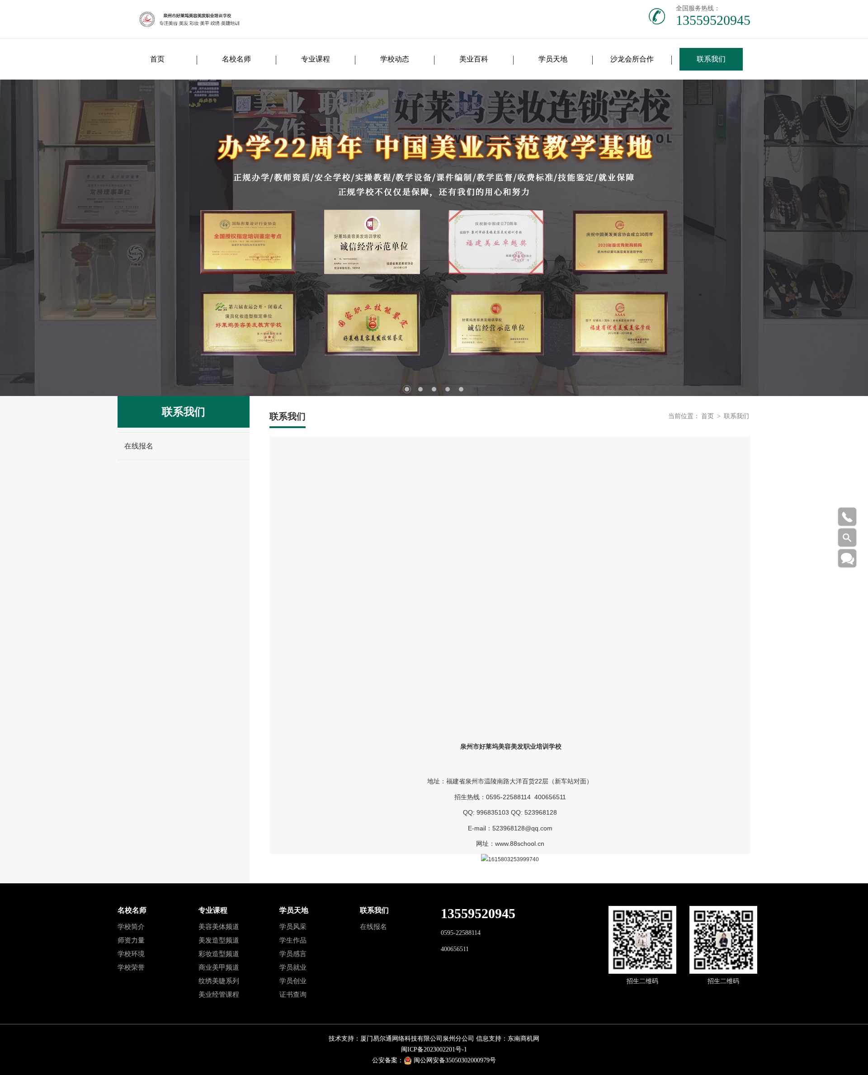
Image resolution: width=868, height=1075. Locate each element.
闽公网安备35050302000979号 (455, 1060)
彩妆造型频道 (218, 953)
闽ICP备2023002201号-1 (434, 1049)
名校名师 (236, 59)
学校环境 (131, 953)
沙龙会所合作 (632, 59)
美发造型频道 (218, 940)
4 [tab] (447, 389)
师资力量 (131, 940)
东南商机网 (523, 1038)
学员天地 (552, 59)
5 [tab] (461, 389)
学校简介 (131, 926)
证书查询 (293, 994)
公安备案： (388, 1060)
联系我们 (711, 59)
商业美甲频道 (218, 967)
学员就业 (293, 967)
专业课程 (315, 59)
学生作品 (293, 940)
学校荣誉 (131, 967)
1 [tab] (407, 389)
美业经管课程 (218, 994)
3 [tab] (434, 389)
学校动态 (394, 59)
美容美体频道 (218, 926)
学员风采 (293, 926)
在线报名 (138, 446)
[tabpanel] (434, 238)
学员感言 (293, 953)
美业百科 (473, 59)
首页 (157, 59)
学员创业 (293, 981)
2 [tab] (420, 389)
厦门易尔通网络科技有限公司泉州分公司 (417, 1038)
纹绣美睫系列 (218, 981)
